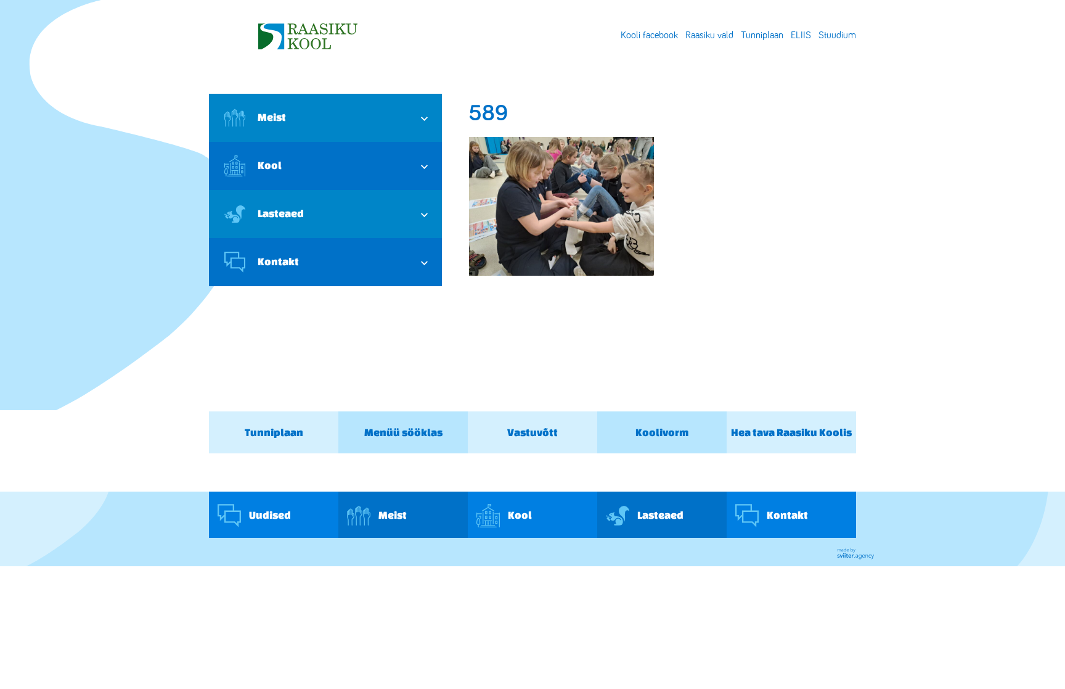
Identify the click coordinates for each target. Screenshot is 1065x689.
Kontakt (278, 261)
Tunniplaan (762, 35)
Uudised (269, 514)
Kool (270, 165)
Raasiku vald (709, 35)
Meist (272, 117)
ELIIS (801, 35)
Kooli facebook (649, 35)
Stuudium (837, 35)
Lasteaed (281, 213)
